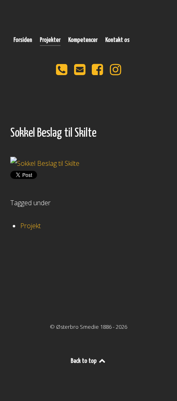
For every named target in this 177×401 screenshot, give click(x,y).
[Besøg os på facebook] (98, 72)
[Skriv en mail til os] (80, 72)
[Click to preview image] (88, 162)
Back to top (84, 361)
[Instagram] (115, 72)
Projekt (30, 225)
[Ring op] (62, 72)
